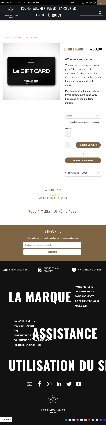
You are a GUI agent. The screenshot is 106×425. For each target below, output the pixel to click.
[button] (26, 8)
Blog (28, 2)
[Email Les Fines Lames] (28, 384)
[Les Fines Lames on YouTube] (78, 384)
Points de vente (84, 296)
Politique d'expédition (27, 345)
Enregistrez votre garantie (11, 2)
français (72, 3)
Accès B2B (81, 306)
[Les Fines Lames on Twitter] (68, 384)
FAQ (24, 2)
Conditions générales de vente (33, 340)
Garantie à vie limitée (27, 321)
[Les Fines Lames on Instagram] (48, 384)
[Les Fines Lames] (10, 13)
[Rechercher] (100, 13)
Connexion (88, 2)
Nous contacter (24, 326)
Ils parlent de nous (87, 301)
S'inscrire (35, 2)
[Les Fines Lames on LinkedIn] (58, 384)
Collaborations (84, 291)
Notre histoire (84, 286)
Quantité (68, 128)
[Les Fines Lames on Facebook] (38, 384)
